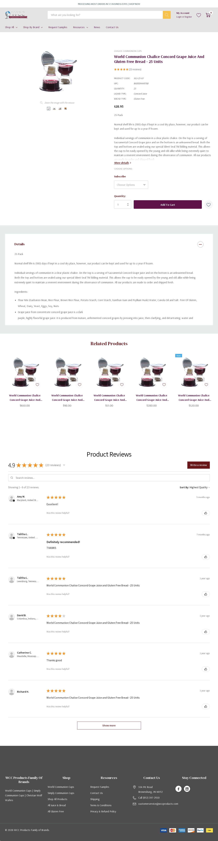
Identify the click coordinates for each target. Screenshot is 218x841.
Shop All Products (57, 799)
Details (19, 244)
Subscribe (120, 176)
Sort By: (184, 487)
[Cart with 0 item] (208, 14)
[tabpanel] (25, 380)
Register (188, 16)
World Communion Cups (61, 786)
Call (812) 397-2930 (149, 797)
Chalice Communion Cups (128, 51)
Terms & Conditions (101, 805)
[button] (64, 465)
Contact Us (96, 793)
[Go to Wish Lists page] (199, 14)
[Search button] (167, 15)
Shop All (9, 27)
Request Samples (99, 786)
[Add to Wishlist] (208, 204)
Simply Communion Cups (61, 793)
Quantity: (120, 196)
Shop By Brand (31, 27)
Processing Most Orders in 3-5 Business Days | (109, 3)
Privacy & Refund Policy (103, 811)
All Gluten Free (56, 811)
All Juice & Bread (57, 805)
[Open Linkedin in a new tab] (187, 789)
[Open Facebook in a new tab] (178, 789)
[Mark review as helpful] (206, 513)
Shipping (95, 799)
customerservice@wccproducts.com (158, 803)
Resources (79, 27)
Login (179, 16)
